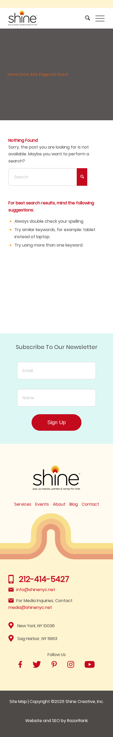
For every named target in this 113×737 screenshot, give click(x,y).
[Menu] (97, 18)
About (59, 504)
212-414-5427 (44, 579)
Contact (90, 504)
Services (22, 504)
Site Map (18, 701)
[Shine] (46, 18)
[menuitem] (85, 18)
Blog (73, 504)
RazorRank (77, 721)
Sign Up (56, 422)
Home (13, 74)
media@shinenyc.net (30, 607)
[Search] (85, 18)
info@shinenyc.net (35, 590)
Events (42, 504)
